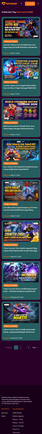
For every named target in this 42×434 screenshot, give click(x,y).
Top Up (31, 4)
